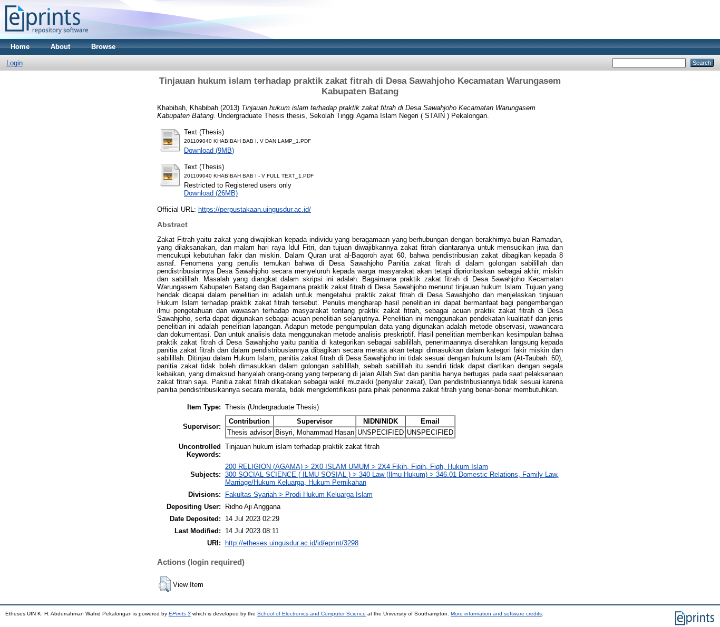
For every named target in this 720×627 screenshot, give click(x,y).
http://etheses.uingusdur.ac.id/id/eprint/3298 (291, 543)
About (60, 47)
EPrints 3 (180, 613)
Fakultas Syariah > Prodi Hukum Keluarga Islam (299, 494)
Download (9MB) (209, 150)
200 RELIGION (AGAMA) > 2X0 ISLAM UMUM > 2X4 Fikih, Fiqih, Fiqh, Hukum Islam (356, 467)
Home (20, 47)
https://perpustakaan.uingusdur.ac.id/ (254, 209)
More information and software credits (496, 613)
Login (14, 63)
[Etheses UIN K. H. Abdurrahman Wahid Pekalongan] (46, 37)
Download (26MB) (211, 193)
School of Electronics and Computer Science (311, 613)
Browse (103, 47)
